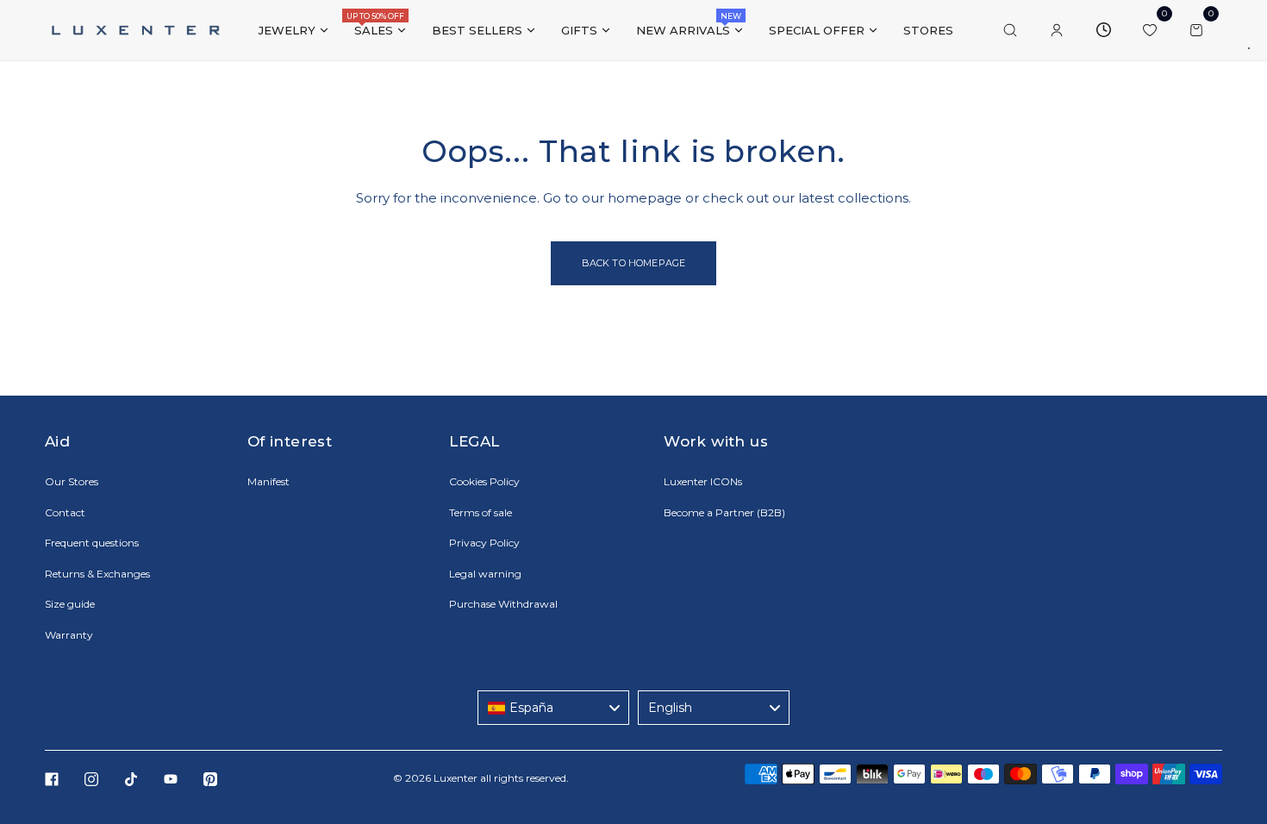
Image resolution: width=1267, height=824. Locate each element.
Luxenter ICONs (703, 481)
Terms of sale (480, 512)
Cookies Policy (484, 481)
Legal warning (485, 573)
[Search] (1010, 30)
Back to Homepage (634, 263)
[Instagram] (91, 779)
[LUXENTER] (136, 29)
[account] (1057, 30)
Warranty (69, 634)
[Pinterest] (210, 779)
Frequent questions (92, 542)
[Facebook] (52, 779)
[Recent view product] (1103, 30)
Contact (65, 512)
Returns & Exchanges (97, 573)
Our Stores (71, 481)
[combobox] (553, 707)
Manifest (268, 481)
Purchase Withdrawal (503, 603)
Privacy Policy (484, 542)
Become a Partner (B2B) (724, 512)
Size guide (70, 603)
